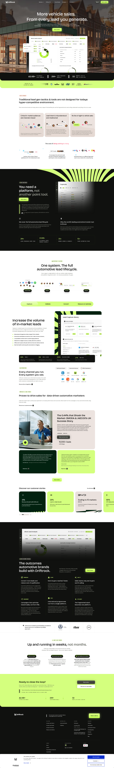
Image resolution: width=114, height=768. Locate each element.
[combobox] (85, 745)
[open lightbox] (25, 442)
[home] (10, 2)
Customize (95, 761)
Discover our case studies (86, 686)
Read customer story (63, 437)
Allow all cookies (96, 757)
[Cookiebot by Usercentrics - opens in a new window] (16, 766)
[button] (41, 2)
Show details (26, 762)
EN (86, 745)
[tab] (29, 304)
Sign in (97, 2)
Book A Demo (90, 570)
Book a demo (104, 2)
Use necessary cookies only (96, 764)
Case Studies (57, 2)
